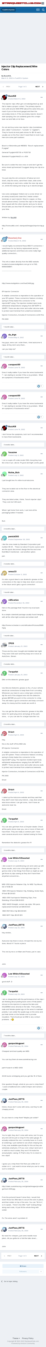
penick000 (13, 536)
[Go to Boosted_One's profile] (4, 239)
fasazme (12, 452)
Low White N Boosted (18, 858)
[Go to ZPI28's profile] (4, 644)
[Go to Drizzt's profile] (4, 733)
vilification (13, 600)
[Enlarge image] (12, 1019)
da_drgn (12, 334)
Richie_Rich (14, 472)
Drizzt (11, 732)
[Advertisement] (23, 37)
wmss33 (12, 571)
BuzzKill (7, 76)
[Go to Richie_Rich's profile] (4, 474)
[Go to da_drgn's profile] (4, 336)
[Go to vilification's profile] (4, 601)
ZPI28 (11, 643)
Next (37, 87)
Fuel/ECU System (21, 78)
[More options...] (41, 97)
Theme (16, 1338)
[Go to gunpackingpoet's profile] (4, 1044)
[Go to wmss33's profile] (4, 573)
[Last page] (43, 87)
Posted (16, 99)
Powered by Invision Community (23, 1343)
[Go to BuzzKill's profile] (4, 97)
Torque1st (13, 672)
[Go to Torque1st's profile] (4, 673)
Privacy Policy (27, 1338)
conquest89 (14, 364)
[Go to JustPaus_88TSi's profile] (4, 926)
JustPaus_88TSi (16, 925)
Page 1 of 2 (23, 87)
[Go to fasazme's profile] (4, 453)
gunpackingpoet (16, 1043)
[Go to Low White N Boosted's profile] (4, 859)
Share (23, 1266)
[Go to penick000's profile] (4, 538)
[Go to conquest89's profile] (4, 366)
